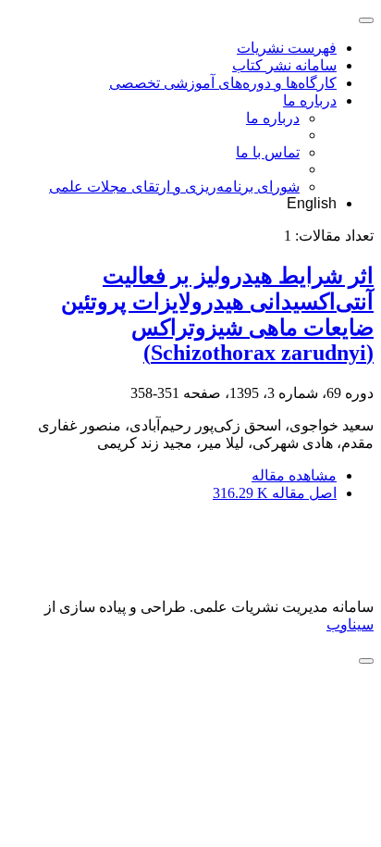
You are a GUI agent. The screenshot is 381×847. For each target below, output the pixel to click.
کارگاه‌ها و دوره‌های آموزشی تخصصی (223, 83)
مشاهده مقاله (294, 475)
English (312, 203)
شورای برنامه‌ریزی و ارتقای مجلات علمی (174, 186)
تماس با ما (268, 152)
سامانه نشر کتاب (284, 65)
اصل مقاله (275, 493)
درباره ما (310, 100)
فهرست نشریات (287, 48)
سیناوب (350, 624)
